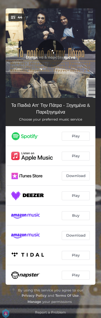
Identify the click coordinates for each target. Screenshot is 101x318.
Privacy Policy (34, 295)
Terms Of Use (67, 295)
